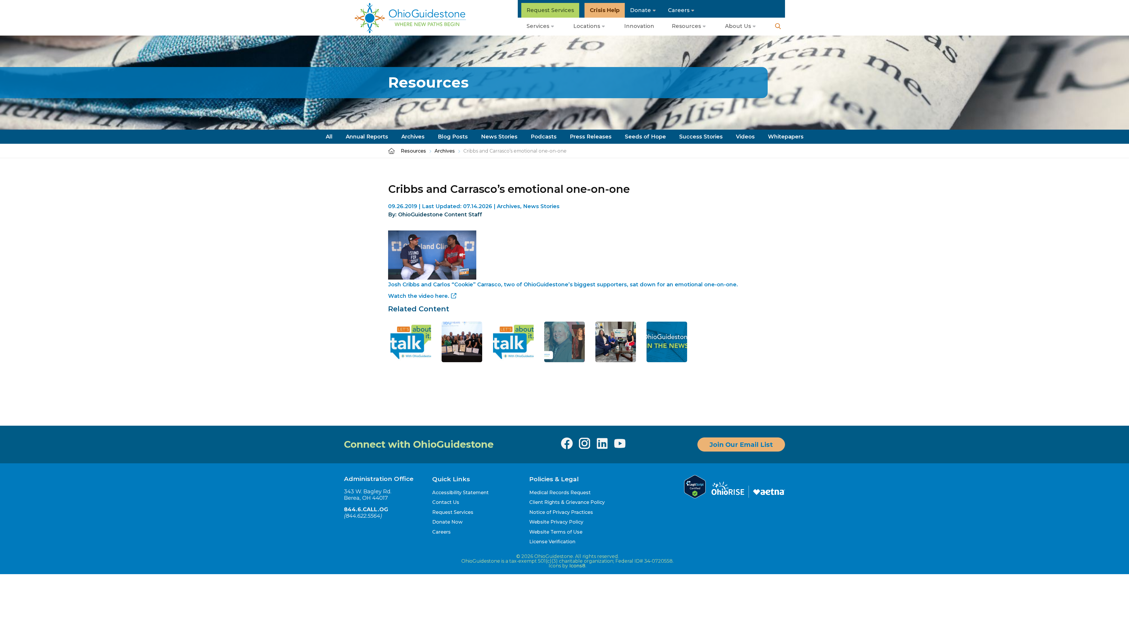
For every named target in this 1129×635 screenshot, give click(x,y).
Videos (745, 136)
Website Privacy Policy (556, 522)
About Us (738, 26)
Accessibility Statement (460, 492)
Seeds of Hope (645, 136)
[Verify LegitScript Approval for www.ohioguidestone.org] (695, 496)
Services (538, 26)
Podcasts (544, 136)
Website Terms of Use (555, 532)
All (329, 136)
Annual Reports (367, 136)
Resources (686, 26)
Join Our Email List (741, 444)
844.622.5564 (363, 516)
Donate (640, 10)
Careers (678, 10)
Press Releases (591, 136)
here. (442, 296)
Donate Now (447, 522)
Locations (586, 26)
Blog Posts (453, 136)
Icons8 (577, 566)
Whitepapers (786, 136)
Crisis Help (604, 10)
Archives (413, 136)
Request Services (550, 10)
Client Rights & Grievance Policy (567, 502)
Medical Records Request (560, 492)
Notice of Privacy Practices (561, 512)
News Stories (499, 136)
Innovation (639, 26)
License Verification (552, 541)
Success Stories (701, 136)
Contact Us (445, 502)
